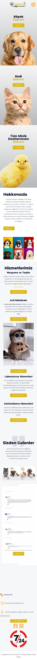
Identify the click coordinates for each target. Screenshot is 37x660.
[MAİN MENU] (33, 4)
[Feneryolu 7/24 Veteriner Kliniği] (18, 4)
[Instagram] (21, 626)
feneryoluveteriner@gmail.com (14, 603)
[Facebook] (15, 626)
